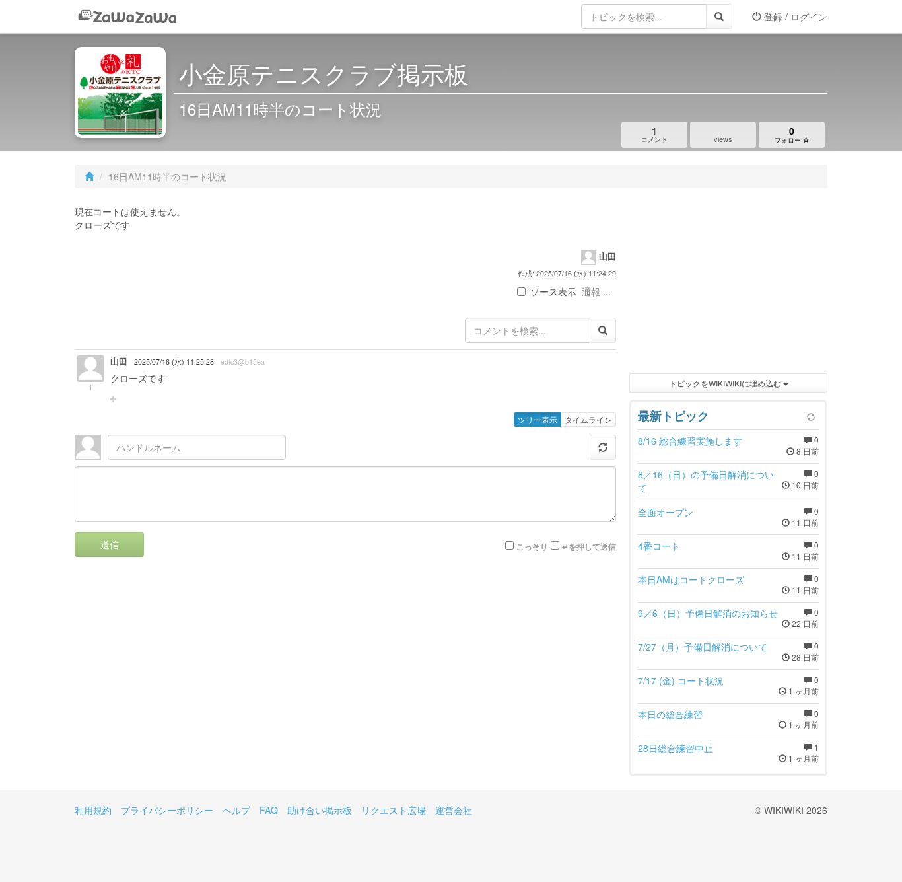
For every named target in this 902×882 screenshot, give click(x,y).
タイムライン (588, 419)
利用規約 (93, 810)
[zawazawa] (127, 16)
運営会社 (453, 810)
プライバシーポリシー (167, 810)
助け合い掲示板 (319, 810)
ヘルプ (236, 810)
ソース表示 (553, 291)
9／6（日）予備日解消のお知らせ (708, 613)
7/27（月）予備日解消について (702, 646)
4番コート (659, 545)
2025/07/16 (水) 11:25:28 (174, 362)
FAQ (269, 810)
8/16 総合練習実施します (690, 440)
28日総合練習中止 (675, 747)
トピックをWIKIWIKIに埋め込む (726, 382)
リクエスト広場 (393, 810)
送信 (109, 544)
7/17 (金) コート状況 (681, 680)
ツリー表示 (537, 419)
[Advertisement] (728, 284)
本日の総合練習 (670, 714)
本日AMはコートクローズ (691, 579)
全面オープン (665, 512)
